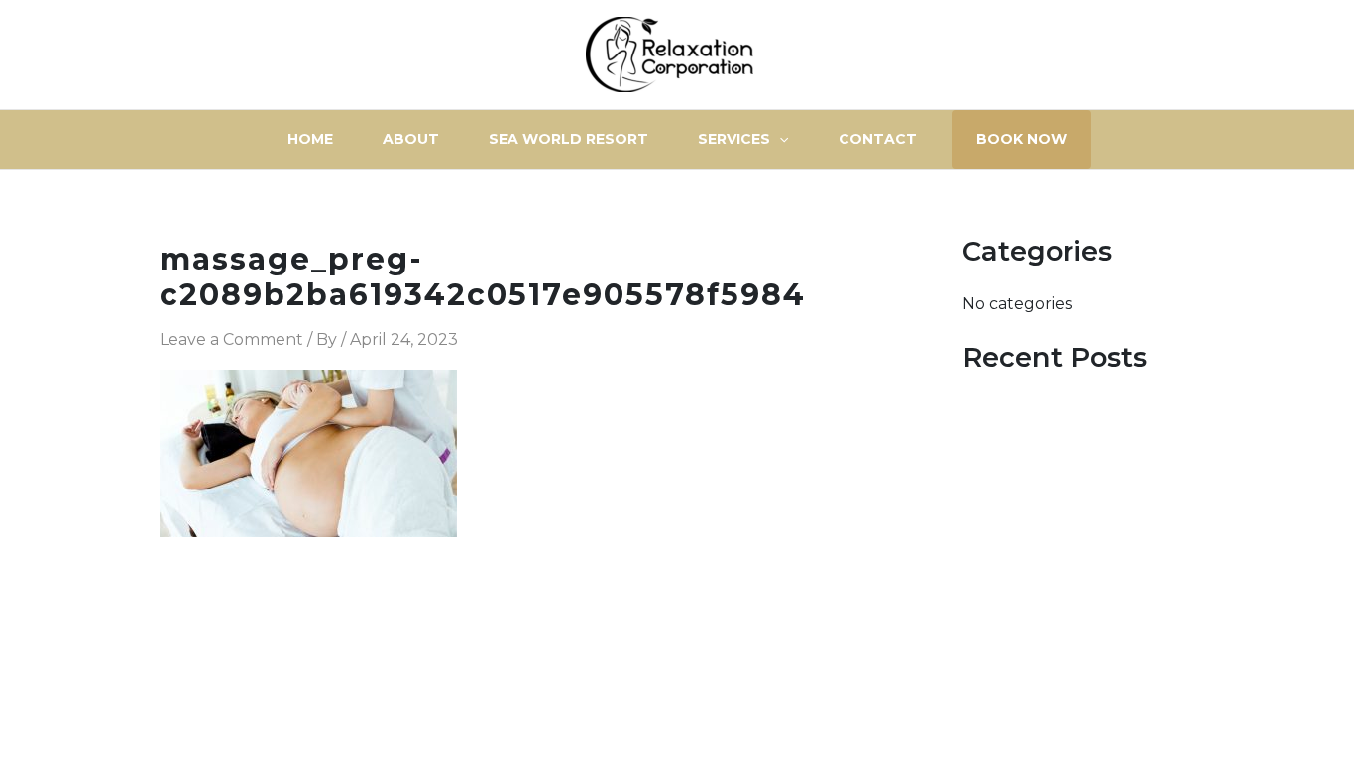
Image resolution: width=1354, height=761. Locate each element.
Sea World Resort (568, 139)
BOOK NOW (1021, 139)
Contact (878, 139)
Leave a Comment (231, 339)
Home (310, 139)
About (411, 139)
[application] (779, 139)
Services (734, 139)
